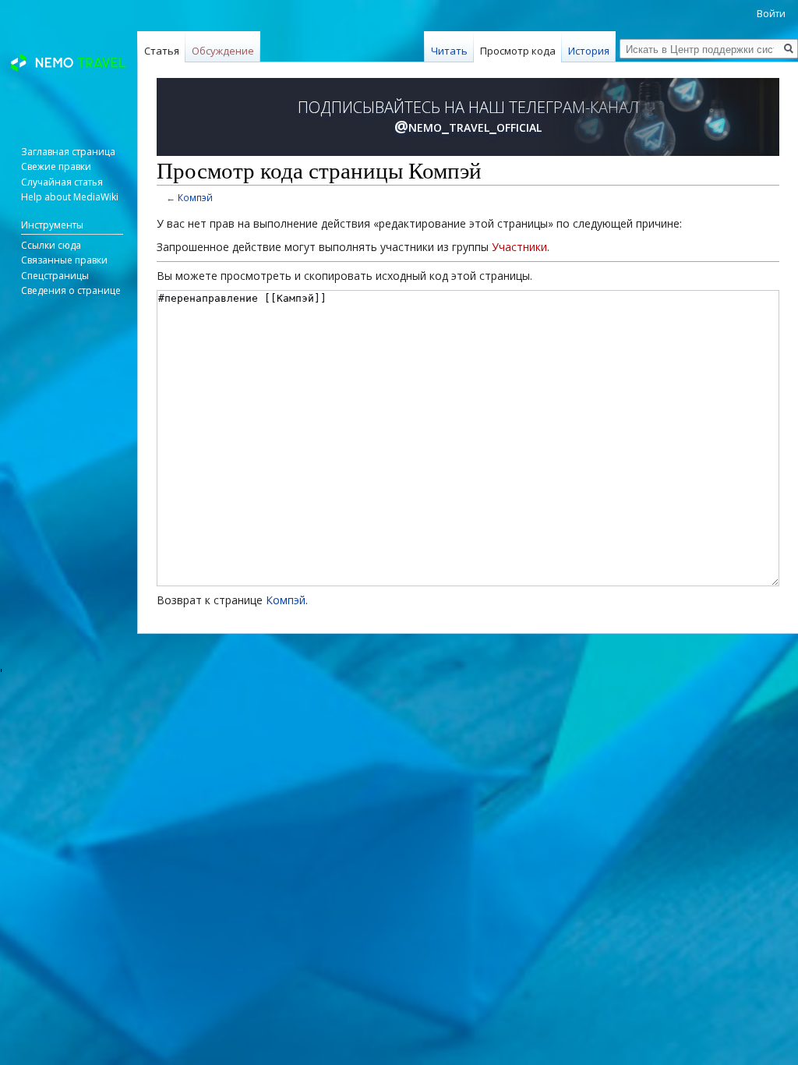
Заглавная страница (68, 151)
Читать (449, 51)
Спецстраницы (55, 275)
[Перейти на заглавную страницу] (68, 62)
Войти (771, 13)
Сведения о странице (71, 290)
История (588, 51)
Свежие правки (56, 166)
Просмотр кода (518, 51)
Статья (161, 51)
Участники (519, 246)
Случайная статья (62, 182)
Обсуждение (223, 51)
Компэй (195, 197)
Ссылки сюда (51, 245)
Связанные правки (64, 260)
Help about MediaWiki (69, 196)
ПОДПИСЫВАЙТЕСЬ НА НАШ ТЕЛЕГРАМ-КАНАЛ (468, 117)
